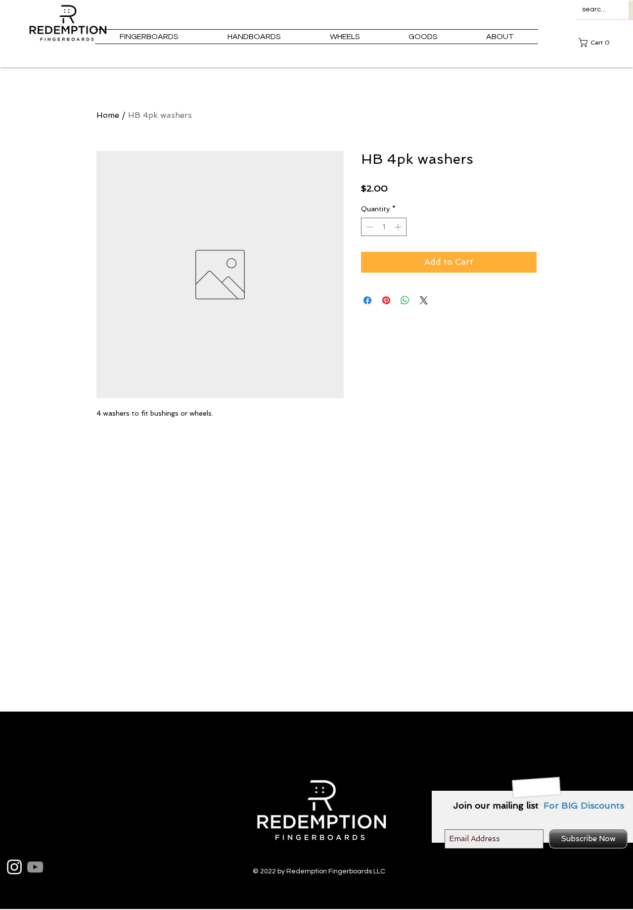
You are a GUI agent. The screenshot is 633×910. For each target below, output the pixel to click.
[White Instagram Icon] (14, 867)
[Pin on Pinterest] (386, 300)
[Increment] (399, 227)
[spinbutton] (384, 227)
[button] (597, 42)
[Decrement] (368, 227)
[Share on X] (424, 300)
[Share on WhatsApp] (405, 300)
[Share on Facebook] (367, 300)
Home (107, 115)
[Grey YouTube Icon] (35, 867)
